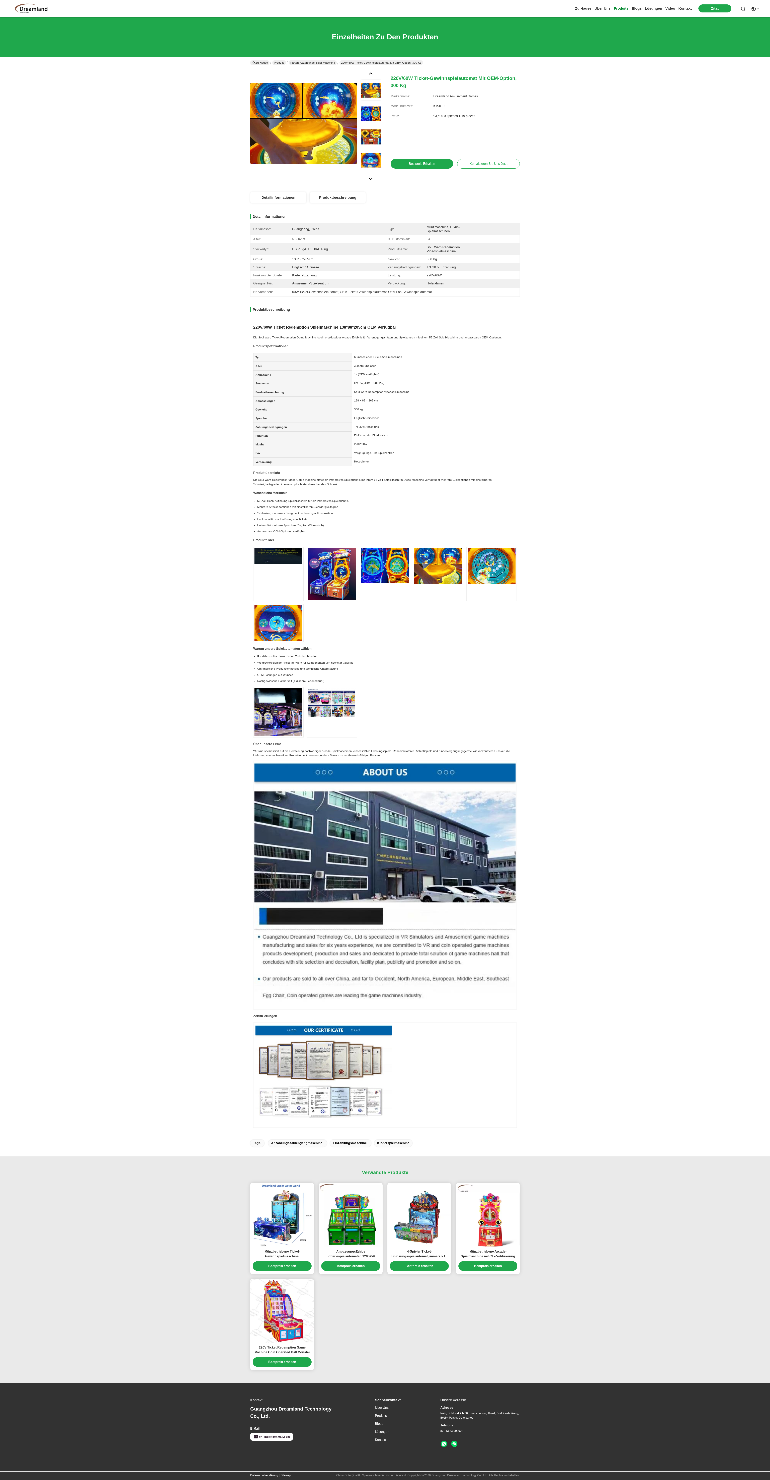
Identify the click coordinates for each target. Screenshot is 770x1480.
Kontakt (380, 1439)
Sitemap (286, 1475)
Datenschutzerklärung (264, 1475)
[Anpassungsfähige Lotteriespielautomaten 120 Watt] (351, 1215)
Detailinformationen (278, 198)
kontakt (685, 8)
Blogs (379, 1423)
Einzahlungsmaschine (350, 1143)
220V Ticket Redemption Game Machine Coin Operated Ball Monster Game (282, 1350)
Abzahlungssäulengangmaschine (296, 1143)
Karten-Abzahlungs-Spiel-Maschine (312, 62)
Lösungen (382, 1431)
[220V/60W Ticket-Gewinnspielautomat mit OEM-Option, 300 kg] (303, 123)
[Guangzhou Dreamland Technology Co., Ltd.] (32, 8)
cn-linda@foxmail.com (274, 1436)
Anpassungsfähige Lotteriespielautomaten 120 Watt (350, 1254)
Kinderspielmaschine (393, 1143)
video (670, 8)
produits (621, 8)
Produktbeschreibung (337, 198)
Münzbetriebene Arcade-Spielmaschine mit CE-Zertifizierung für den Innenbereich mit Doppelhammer (488, 1254)
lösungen (653, 8)
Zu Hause (583, 8)
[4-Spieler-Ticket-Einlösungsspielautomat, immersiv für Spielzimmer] (419, 1215)
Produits (279, 62)
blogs (637, 8)
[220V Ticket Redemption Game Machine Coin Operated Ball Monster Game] (282, 1311)
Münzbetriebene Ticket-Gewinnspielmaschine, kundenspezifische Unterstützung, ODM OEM (282, 1254)
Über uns (603, 8)
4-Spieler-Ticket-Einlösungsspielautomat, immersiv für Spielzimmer (419, 1254)
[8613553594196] (444, 1443)
